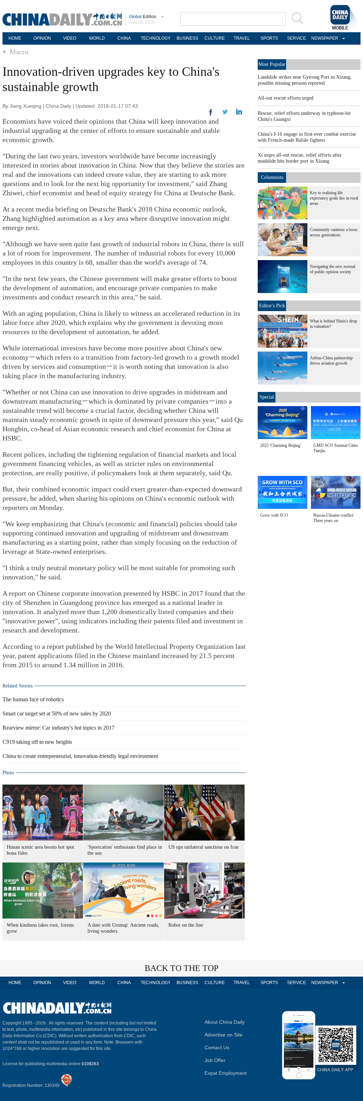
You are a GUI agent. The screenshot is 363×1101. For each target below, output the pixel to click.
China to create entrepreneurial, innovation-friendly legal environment (80, 756)
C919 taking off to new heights (37, 742)
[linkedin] (225, 114)
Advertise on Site (223, 1035)
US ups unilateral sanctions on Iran (203, 847)
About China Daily (225, 1022)
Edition (142, 16)
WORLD (97, 38)
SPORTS (269, 38)
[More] (211, 115)
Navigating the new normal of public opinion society (332, 269)
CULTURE (215, 38)
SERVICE (296, 38)
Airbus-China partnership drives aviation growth (331, 360)
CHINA (124, 38)
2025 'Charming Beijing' (280, 445)
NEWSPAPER (323, 38)
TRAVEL (242, 38)
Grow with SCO (274, 515)
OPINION (42, 38)
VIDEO (69, 38)
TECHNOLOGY (156, 38)
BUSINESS (187, 38)
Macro (19, 52)
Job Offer (215, 1060)
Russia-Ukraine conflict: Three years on (333, 518)
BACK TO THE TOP (181, 968)
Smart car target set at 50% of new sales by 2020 (56, 713)
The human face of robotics (33, 699)
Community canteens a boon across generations (333, 232)
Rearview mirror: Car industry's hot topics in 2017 (58, 728)
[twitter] (239, 113)
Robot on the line (185, 925)
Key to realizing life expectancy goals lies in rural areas (334, 198)
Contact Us (217, 1047)
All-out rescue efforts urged (285, 98)
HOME (15, 38)
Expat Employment (226, 1073)
